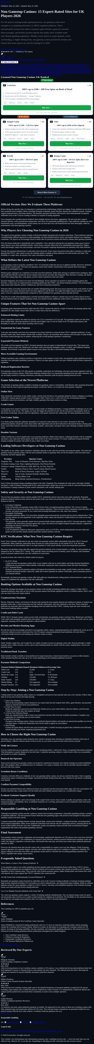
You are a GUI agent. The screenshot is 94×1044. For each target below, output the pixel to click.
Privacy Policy (6, 1031)
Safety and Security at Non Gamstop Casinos (72, 68)
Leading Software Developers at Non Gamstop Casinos (34, 68)
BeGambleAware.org (66, 197)
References (57, 75)
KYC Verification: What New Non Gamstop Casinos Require (24, 70)
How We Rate (42, 1031)
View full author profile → (10, 945)
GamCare (24, 1022)
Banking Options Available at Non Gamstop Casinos (66, 70)
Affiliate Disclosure (29, 1031)
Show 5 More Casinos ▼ (47, 192)
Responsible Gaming (54, 1031)
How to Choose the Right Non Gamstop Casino (49, 72)
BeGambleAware (11, 1022)
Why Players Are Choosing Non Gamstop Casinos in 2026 (62, 64)
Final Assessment (21, 75)
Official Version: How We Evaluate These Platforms (20, 64)
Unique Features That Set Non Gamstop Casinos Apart (51, 66)
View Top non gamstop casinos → (13, 49)
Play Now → (47, 108)
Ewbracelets (5, 2)
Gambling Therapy (37, 1022)
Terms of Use (17, 1031)
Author (3, 4)
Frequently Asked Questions (40, 75)
